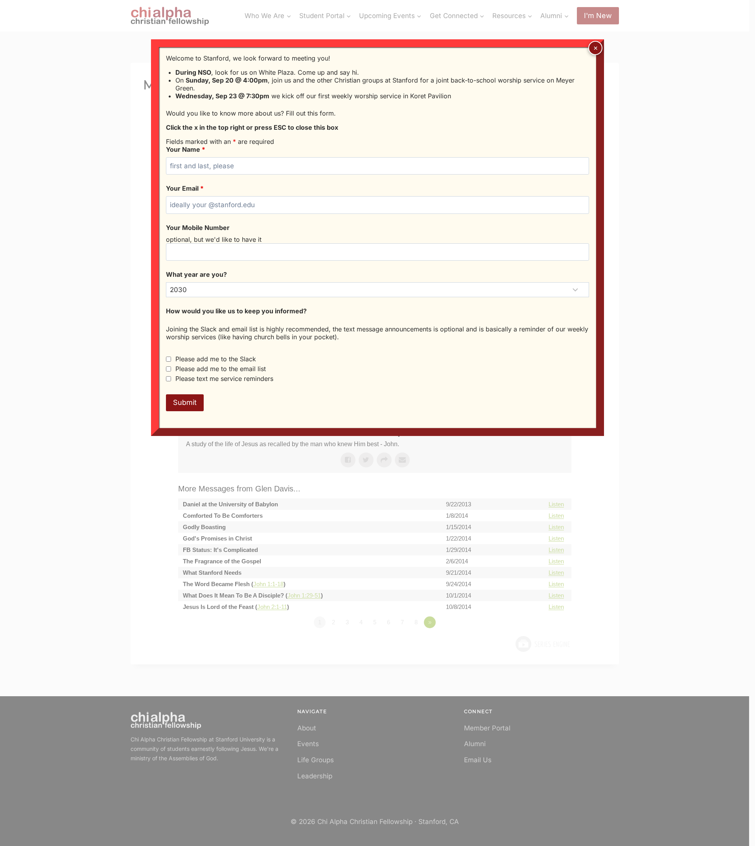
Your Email (185, 188)
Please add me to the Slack (215, 359)
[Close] (595, 48)
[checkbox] (168, 359)
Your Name (185, 149)
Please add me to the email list (220, 369)
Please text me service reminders (224, 379)
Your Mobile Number (198, 228)
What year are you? (196, 274)
